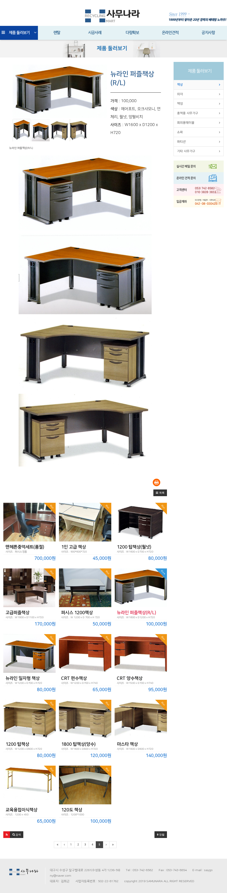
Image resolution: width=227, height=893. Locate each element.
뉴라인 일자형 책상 (23, 678)
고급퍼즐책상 (17, 612)
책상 (180, 84)
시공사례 (94, 33)
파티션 (181, 141)
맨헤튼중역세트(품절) (25, 547)
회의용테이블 (185, 122)
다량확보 (132, 33)
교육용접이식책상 (21, 809)
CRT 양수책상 (130, 678)
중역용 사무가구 (187, 113)
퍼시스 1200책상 (77, 612)
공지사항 (208, 33)
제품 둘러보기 (19, 33)
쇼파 (180, 132)
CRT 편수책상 (74, 678)
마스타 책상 (127, 744)
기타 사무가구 (186, 151)
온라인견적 (170, 33)
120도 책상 (71, 809)
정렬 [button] (161, 834)
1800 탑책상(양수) (78, 744)
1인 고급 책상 (73, 547)
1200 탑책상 (17, 744)
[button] (160, 493)
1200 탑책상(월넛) (134, 547)
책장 (180, 103)
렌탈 (56, 33)
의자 (180, 94)
